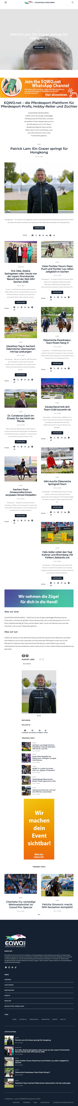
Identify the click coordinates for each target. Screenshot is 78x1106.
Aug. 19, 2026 (57, 561)
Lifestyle (23, 1019)
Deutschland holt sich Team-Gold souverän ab (57, 408)
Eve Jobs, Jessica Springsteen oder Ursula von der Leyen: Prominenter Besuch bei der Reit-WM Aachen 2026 (21, 276)
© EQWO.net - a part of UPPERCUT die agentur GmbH (22, 1099)
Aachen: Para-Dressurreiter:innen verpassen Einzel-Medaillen (20, 492)
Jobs (15, 1019)
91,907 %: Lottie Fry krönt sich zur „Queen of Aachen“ (43, 769)
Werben (7, 979)
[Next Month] (43, 659)
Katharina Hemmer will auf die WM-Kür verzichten (43, 791)
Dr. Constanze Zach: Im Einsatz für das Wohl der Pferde (20, 418)
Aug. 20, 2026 (20, 425)
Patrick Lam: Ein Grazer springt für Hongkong (39, 36)
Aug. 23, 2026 (39, 42)
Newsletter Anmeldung (14, 1006)
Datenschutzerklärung (63, 1102)
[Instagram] (9, 967)
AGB (35, 1102)
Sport (39, 30)
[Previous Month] (40, 659)
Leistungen (9, 985)
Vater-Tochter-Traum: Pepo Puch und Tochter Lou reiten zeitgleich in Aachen (57, 269)
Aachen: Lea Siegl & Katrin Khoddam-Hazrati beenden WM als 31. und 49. (43, 747)
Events (7, 995)
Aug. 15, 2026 (36, 783)
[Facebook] (5, 967)
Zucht (63, 1019)
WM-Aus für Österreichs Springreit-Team (57, 483)
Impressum (45, 1102)
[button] (34, 67)
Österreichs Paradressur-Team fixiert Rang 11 (57, 341)
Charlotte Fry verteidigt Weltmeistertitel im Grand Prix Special (20, 904)
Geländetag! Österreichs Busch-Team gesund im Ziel (44, 780)
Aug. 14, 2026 (36, 794)
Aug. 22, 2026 (20, 285)
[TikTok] (15, 967)
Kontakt (7, 1001)
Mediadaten (9, 990)
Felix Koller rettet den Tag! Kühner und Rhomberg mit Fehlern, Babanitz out (57, 555)
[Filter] (23, 655)
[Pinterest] (12, 967)
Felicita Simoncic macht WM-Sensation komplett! (57, 906)
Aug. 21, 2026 (57, 413)
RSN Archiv (34, 1019)
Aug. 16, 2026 (36, 751)
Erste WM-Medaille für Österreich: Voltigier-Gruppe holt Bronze (44, 758)
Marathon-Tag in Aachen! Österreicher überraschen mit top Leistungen (20, 349)
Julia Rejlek (34, 693)
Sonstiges (21, 267)
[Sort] (27, 655)
